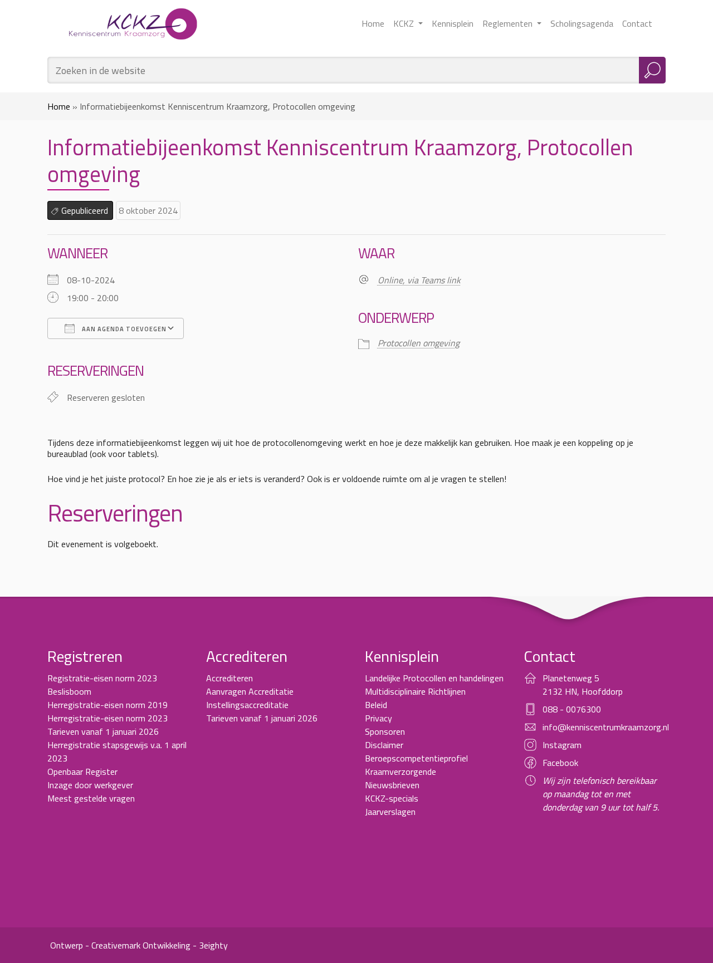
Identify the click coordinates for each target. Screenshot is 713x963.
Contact (637, 23)
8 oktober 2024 (148, 210)
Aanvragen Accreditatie (250, 691)
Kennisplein (452, 23)
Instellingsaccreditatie (247, 704)
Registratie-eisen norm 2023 (102, 678)
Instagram (562, 744)
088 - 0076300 (572, 709)
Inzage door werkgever (90, 785)
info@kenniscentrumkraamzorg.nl (606, 727)
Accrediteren (229, 678)
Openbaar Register (82, 771)
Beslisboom (69, 691)
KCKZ (404, 23)
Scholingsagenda (581, 23)
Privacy (378, 718)
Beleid (376, 704)
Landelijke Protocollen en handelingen (434, 678)
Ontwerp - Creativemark (95, 945)
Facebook (560, 762)
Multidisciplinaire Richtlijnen (415, 691)
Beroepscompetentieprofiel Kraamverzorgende (416, 764)
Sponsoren (385, 731)
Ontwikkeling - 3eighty (185, 945)
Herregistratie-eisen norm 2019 (107, 704)
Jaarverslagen (390, 811)
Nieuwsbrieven (392, 785)
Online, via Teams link (419, 280)
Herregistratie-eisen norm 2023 (107, 718)
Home (373, 23)
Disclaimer (384, 744)
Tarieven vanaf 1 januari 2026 (103, 731)
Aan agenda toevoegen (123, 329)
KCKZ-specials (391, 798)
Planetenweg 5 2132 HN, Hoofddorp (583, 684)
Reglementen (508, 23)
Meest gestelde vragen (91, 798)
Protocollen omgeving (419, 343)
